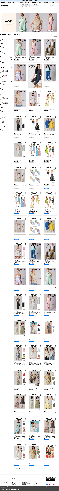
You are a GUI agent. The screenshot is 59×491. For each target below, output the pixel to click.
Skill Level (28, 8)
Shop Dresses (23, 30)
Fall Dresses (3, 96)
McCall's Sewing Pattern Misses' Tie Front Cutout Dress (19, 388)
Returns (13, 483)
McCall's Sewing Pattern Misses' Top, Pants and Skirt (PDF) (49, 185)
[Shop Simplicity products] (3, 2)
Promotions (14, 481)
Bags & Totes (4, 84)
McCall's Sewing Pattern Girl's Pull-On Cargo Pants (49, 83)
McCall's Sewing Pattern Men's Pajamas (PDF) (48, 338)
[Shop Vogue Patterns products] (21, 2)
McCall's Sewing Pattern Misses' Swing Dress (20, 58)
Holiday (3, 86)
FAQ (13, 479)
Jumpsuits (3, 51)
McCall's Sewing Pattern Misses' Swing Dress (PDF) (50, 287)
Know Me (35, 484)
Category (15, 8)
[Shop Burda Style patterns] (40, 2)
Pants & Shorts (4, 53)
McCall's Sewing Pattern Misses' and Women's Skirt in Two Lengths (34, 412)
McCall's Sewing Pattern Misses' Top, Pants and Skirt (34, 135)
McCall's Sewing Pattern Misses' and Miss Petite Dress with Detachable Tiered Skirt (34, 388)
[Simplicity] (5, 5)
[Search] (20, 6)
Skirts (2, 56)
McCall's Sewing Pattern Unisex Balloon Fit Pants (49, 58)
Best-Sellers (3, 94)
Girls (2, 63)
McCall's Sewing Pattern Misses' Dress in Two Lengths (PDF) (20, 211)
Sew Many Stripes (4, 99)
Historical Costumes (5, 71)
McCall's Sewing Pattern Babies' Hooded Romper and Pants (34, 185)
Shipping (13, 482)
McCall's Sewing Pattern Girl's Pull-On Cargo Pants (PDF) (34, 262)
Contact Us (14, 478)
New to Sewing (4, 112)
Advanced (3, 126)
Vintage (45, 8)
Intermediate (3, 111)
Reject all (8, 489)
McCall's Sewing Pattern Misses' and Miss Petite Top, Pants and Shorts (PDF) (34, 211)
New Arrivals (3, 8)
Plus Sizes (3, 54)
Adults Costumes (4, 69)
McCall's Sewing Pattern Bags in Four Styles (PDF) (34, 437)
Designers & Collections (37, 8)
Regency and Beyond (5, 98)
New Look (35, 483)
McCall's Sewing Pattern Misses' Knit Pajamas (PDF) (19, 262)
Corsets (3, 47)
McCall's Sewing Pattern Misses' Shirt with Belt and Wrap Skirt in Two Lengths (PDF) (34, 462)
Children (3, 62)
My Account (5, 479)
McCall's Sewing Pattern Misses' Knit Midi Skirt (34, 58)
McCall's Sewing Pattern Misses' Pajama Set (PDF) (19, 287)
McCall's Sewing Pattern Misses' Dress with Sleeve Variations (50, 160)
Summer (3, 121)
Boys (2, 61)
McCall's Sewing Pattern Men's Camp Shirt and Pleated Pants (19, 160)
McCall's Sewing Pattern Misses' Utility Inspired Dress (50, 412)
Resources (51, 8)
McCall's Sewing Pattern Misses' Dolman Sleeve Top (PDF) (34, 287)
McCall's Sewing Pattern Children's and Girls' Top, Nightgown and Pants (20, 185)
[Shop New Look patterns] (33, 2)
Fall (2, 118)
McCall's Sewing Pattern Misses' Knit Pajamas (34, 109)
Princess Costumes (4, 77)
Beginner (3, 108)
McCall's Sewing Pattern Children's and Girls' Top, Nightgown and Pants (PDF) (20, 236)
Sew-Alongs (23, 481)
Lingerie (3, 52)
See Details (57, 2)
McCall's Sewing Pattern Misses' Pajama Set (19, 83)
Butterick (35, 481)
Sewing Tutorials (24, 482)
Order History (5, 482)
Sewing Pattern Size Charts (26, 483)
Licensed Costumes (5, 75)
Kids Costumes (4, 74)
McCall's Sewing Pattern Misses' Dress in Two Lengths (35, 160)
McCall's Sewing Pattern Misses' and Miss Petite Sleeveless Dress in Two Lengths (19, 437)
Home (3, 12)
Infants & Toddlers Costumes (6, 72)
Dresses (3, 48)
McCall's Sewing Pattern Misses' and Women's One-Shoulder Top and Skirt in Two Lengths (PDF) (49, 437)
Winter (3, 122)
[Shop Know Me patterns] (27, 2)
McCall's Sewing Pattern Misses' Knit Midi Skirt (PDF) (49, 313)
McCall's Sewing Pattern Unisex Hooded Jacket (49, 135)
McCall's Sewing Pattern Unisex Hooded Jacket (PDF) (49, 236)
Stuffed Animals (4, 90)
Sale (57, 8)
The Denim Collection (5, 102)
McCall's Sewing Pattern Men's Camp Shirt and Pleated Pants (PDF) (34, 313)
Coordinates (3, 46)
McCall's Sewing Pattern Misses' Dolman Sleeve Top (19, 109)
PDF (2, 40)
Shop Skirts (50, 30)
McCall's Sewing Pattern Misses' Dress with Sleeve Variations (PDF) (50, 211)
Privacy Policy (3, 487)
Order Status (5, 481)
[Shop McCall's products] (9, 2)
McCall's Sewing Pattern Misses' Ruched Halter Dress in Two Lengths (19, 364)
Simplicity (35, 478)
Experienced (3, 110)
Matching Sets (4, 97)
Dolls (2, 85)
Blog (22, 478)
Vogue (35, 482)
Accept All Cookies (14, 489)
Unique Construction (5, 103)
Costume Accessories (5, 70)
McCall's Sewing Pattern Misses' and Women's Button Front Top (49, 364)
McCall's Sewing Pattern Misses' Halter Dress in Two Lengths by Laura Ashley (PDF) (20, 462)
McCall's (5, 12)
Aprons (3, 83)
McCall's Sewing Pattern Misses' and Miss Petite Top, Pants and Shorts (49, 109)
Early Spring (3, 117)
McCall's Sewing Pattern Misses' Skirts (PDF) (35, 338)
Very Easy (3, 130)
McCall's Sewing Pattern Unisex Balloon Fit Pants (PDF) (49, 262)
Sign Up (50, 479)
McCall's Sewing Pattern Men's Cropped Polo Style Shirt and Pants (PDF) (19, 313)
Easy (2, 129)
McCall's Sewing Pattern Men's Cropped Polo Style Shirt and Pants (19, 135)
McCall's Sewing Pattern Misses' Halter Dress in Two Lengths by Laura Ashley (35, 364)
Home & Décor (4, 88)
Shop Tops (36, 30)
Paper (2, 39)
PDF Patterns (22, 8)
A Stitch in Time (24, 479)
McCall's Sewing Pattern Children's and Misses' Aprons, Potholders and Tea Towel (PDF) (50, 462)
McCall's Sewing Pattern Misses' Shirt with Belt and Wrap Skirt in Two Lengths (49, 388)
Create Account (5, 478)
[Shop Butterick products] (15, 2)
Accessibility (14, 484)
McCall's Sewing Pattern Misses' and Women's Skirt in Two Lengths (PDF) (19, 338)
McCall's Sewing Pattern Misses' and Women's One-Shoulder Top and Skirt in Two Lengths (19, 412)
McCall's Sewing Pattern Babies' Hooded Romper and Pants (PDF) (34, 236)
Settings (3, 489)
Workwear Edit (4, 104)
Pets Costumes (4, 76)
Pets (2, 89)
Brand (10, 8)
